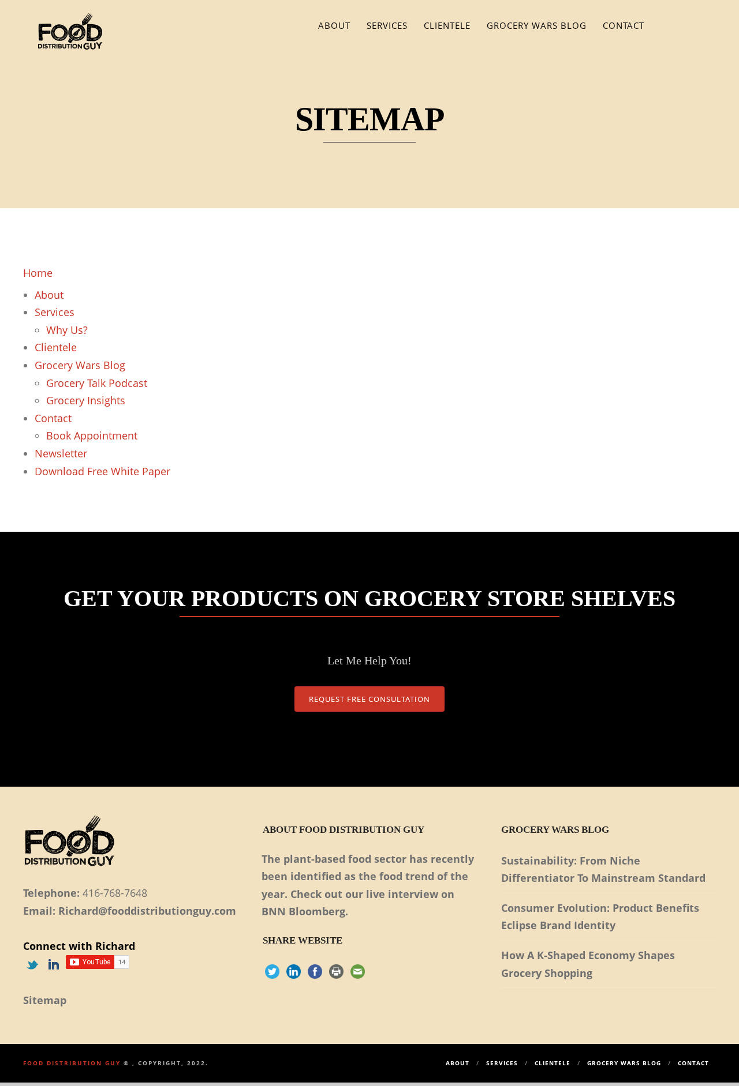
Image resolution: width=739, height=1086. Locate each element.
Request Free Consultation (369, 699)
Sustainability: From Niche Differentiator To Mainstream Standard (603, 869)
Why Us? (67, 330)
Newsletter (61, 453)
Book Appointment (91, 435)
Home (38, 273)
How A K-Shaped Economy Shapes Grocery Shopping (588, 964)
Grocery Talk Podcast (96, 383)
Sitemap (44, 1000)
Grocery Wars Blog (537, 25)
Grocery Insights (85, 400)
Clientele (447, 25)
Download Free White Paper (102, 471)
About (334, 25)
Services (387, 25)
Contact (623, 25)
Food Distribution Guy (72, 1063)
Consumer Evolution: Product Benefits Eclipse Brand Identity (600, 917)
